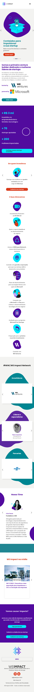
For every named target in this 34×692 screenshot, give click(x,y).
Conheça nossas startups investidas (14, 150)
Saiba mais (9, 100)
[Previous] (1, 30)
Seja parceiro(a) (17, 626)
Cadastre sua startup (17, 189)
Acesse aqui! (9, 54)
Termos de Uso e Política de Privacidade (17, 683)
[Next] (33, 30)
